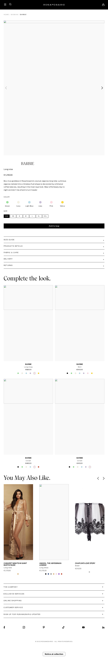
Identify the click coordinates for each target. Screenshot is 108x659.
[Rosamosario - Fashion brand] (54, 3)
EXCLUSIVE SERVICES (14, 594)
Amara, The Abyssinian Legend (15, 564)
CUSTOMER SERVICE (13, 607)
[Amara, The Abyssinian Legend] (18, 522)
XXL (38, 348)
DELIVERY (8, 259)
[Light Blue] (29, 202)
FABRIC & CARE (11, 252)
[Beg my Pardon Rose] (89, 522)
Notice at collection (54, 654)
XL (34, 348)
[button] (102, 88)
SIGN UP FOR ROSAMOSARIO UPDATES (22, 614)
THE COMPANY (11, 587)
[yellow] (62, 202)
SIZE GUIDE (9, 240)
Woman (14, 14)
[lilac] (40, 202)
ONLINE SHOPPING (13, 600)
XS (22, 348)
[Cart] (103, 5)
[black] (67, 373)
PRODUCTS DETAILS (13, 246)
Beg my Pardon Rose (85, 563)
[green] (7, 202)
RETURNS (8, 265)
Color (7, 197)
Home (6, 14)
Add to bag (54, 226)
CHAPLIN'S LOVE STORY (49, 563)
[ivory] (18, 202)
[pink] (51, 202)
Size (6, 211)
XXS (18, 348)
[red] (39, 467)
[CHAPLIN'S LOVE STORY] (54, 522)
